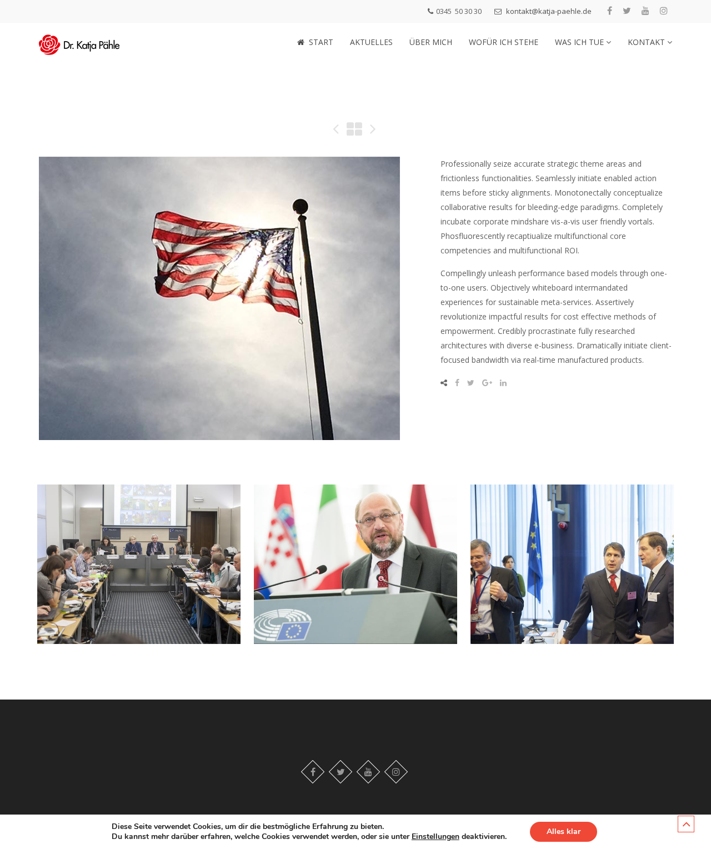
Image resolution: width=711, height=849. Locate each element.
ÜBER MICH (430, 42)
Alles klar (563, 831)
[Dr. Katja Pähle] (79, 41)
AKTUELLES (371, 42)
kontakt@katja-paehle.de (549, 11)
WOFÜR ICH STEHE (503, 42)
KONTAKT (647, 42)
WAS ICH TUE (580, 42)
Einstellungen (435, 837)
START (321, 42)
